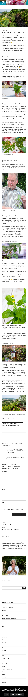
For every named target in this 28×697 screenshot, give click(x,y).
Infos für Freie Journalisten (7, 607)
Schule (3, 666)
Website (4, 502)
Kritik (3, 655)
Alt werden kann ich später (7, 602)
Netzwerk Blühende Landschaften (9, 618)
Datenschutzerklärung (17, 694)
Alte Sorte (7, 436)
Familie (3, 645)
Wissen (10, 438)
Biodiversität (13, 436)
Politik (3, 661)
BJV (3, 626)
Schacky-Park (5, 663)
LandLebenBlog (5, 612)
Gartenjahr (7, 435)
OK (7, 694)
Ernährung (4, 642)
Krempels (4, 610)
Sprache (4, 671)
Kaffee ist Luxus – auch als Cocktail (9, 423)
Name (3, 489)
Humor (3, 653)
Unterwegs (4, 682)
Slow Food (4, 629)
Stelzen (3, 674)
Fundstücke (4, 647)
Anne (5, 30)
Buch (3, 639)
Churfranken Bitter (6, 381)
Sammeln (6, 438)
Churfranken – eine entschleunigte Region (11, 425)
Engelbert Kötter (5, 45)
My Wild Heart (5, 615)
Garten (24, 436)
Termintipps (4, 677)
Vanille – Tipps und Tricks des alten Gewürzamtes (12, 422)
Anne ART (6, 2)
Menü (14, 7)
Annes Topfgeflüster (6, 550)
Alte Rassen (4, 637)
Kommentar (5, 471)
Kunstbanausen (5, 658)
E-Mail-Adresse (6, 496)
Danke (19, 436)
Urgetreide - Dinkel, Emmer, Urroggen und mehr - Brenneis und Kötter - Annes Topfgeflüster (15, 450)
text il (3, 679)
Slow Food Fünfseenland (7, 669)
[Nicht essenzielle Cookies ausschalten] (26, 691)
